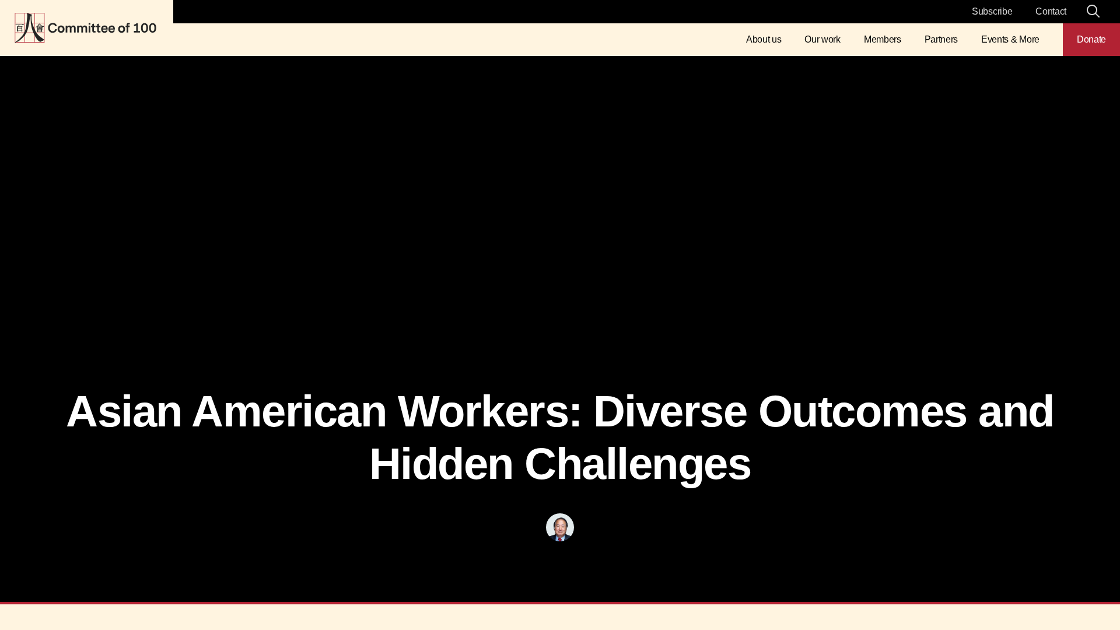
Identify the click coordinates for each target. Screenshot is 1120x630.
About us (763, 39)
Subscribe (992, 11)
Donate (1091, 39)
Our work (822, 39)
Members (882, 39)
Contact (1050, 11)
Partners (941, 39)
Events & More (1010, 39)
